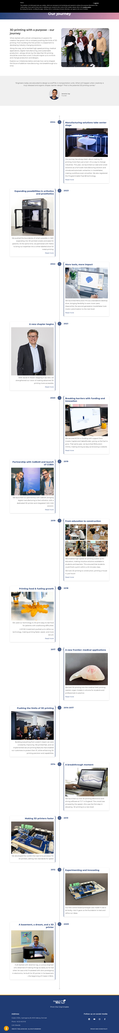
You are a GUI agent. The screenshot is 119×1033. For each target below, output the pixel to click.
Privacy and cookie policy (98, 1029)
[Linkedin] (89, 1019)
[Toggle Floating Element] (6, 1028)
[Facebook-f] (104, 1019)
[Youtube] (94, 1019)
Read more (69, 180)
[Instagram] (99, 1019)
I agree (96, 3)
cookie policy (87, 7)
